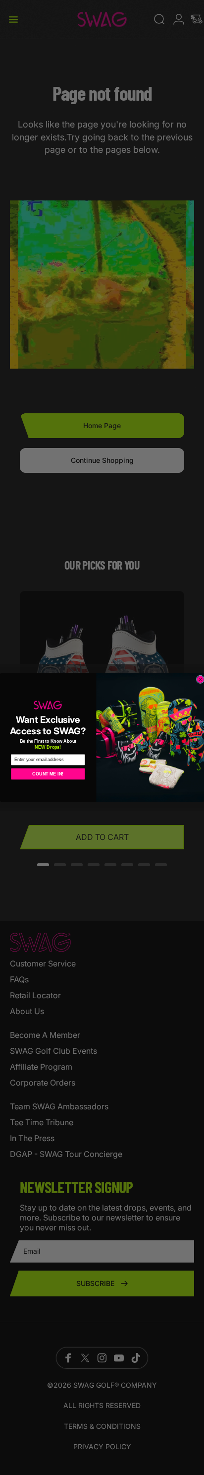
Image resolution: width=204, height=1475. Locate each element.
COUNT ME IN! (47, 773)
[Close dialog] (200, 679)
